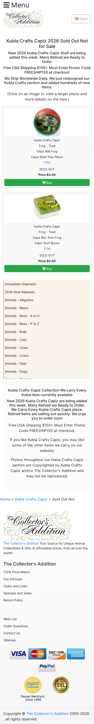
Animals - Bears (16, 308)
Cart (84, 19)
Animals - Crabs (17, 355)
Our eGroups (12, 579)
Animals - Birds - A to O (22, 316)
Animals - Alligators (19, 300)
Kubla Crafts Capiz (31, 499)
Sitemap (9, 640)
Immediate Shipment (20, 284)
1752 (47, 162)
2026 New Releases (20, 292)
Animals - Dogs (16, 371)
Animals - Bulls (15, 332)
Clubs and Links (15, 586)
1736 (47, 248)
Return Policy (13, 600)
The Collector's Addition (21, 543)
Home (5, 499)
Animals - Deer (16, 363)
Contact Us (11, 633)
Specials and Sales (17, 593)
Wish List (10, 619)
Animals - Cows (16, 348)
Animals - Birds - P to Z (22, 324)
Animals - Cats (15, 340)
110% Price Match (16, 572)
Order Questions (15, 626)
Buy (49, 182)
